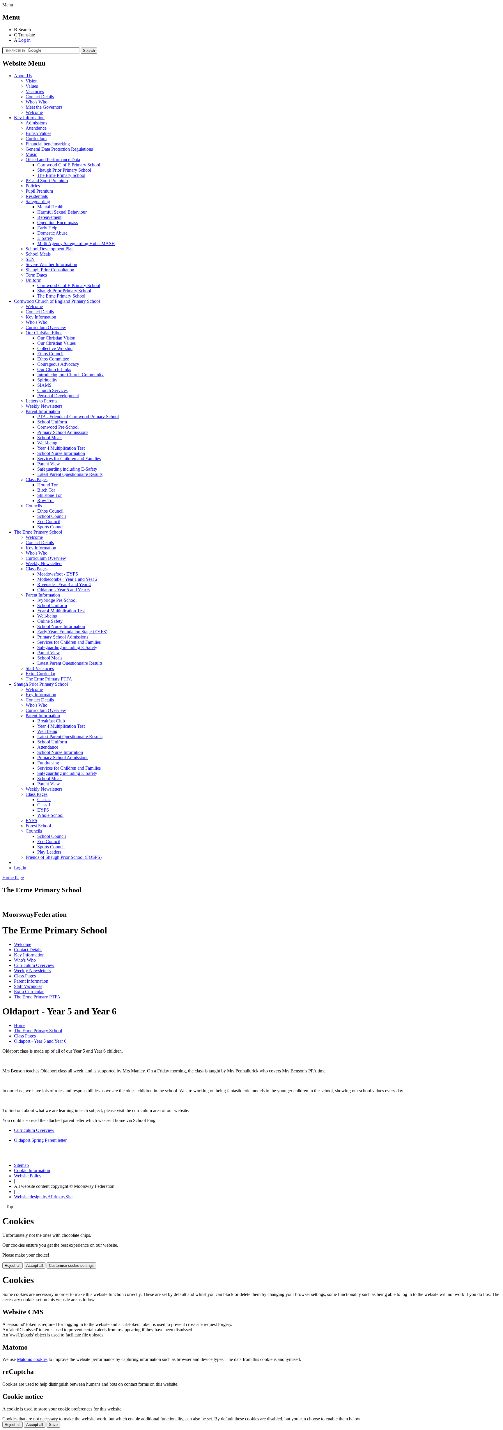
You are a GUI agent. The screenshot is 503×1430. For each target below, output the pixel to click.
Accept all (34, 1265)
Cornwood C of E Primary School (68, 164)
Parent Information (43, 411)
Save (53, 1424)
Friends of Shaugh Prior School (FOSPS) (64, 857)
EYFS (43, 810)
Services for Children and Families (69, 458)
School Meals (38, 253)
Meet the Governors (44, 107)
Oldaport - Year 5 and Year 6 (63, 589)
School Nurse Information (61, 453)
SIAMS (44, 385)
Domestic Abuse (52, 233)
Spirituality (47, 379)
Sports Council (51, 526)
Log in (24, 40)
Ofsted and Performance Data (53, 159)
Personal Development (58, 395)
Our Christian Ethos (44, 332)
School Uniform (52, 421)
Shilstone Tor (49, 495)
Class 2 (44, 799)
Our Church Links (54, 369)
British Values (38, 133)
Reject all (12, 1265)
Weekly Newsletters (44, 406)
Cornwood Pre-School (58, 427)
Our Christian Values (56, 343)
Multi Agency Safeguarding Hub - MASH (76, 243)
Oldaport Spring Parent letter (40, 1140)
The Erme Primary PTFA (49, 678)
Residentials (37, 196)
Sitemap (21, 1165)
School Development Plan (50, 248)
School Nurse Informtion (60, 752)
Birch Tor (46, 490)
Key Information (29, 117)
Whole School (50, 815)
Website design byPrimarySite (43, 1196)
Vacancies (35, 91)
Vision (32, 80)
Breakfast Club (51, 720)
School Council (51, 516)
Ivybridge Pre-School (57, 600)
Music (31, 154)
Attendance (36, 128)
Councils (34, 505)
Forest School (38, 825)
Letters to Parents (41, 400)
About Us (23, 75)
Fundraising (48, 762)
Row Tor (45, 500)
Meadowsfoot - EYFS (57, 573)
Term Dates (36, 274)
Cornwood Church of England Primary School (57, 301)
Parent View (48, 463)
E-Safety (45, 238)
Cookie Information (32, 1170)
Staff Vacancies (40, 668)
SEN (30, 259)
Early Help (47, 227)
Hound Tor (47, 484)
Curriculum (36, 138)
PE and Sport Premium (47, 180)
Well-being (47, 442)
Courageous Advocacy (58, 364)
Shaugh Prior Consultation (50, 269)
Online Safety (50, 621)
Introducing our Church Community (70, 374)
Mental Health (50, 206)
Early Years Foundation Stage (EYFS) (72, 631)
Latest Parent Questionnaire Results (69, 474)
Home (19, 1025)
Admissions (36, 122)
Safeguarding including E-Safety (67, 469)
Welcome (34, 112)
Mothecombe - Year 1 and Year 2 (67, 579)
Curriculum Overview (46, 327)
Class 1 (44, 804)
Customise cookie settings (71, 1265)
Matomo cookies (32, 1359)
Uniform (33, 280)
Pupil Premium (39, 191)
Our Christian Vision (56, 337)
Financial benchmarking (48, 143)
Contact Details (40, 96)
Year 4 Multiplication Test (61, 448)
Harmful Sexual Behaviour (62, 212)
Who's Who (36, 101)
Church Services (52, 390)
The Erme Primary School (61, 175)
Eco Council (48, 521)
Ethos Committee (53, 358)
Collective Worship (54, 348)
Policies (33, 185)
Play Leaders (49, 851)
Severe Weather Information (51, 264)
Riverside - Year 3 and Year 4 (64, 584)
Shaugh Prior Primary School (64, 170)
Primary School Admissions (62, 432)
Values (32, 86)
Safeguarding (38, 201)
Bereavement (49, 217)
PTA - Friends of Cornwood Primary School (78, 416)
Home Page (13, 877)
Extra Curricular (40, 673)
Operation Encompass (57, 222)
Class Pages (36, 479)
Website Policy (27, 1175)
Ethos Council (50, 353)
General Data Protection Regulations (59, 149)
